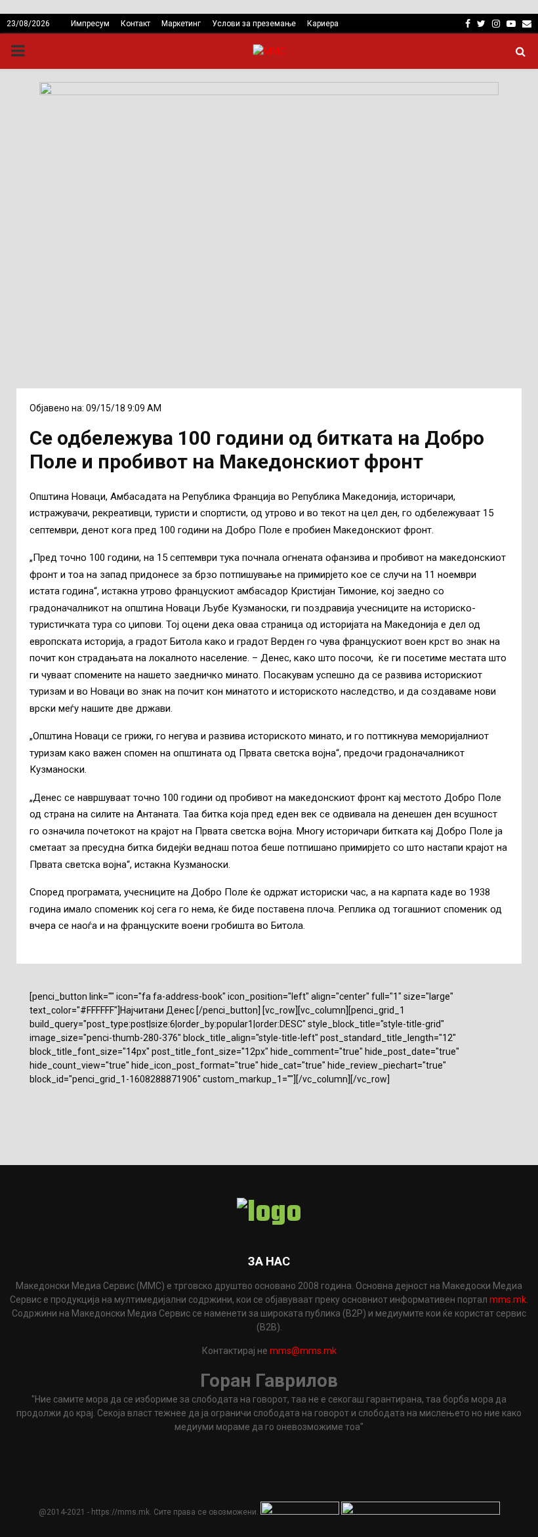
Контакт (135, 23)
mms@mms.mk (303, 1350)
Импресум (90, 23)
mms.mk (507, 1299)
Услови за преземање (254, 23)
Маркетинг (181, 23)
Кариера (323, 23)
